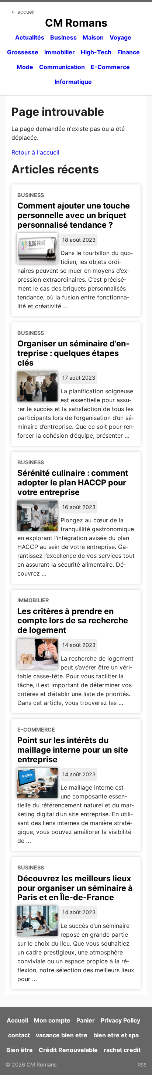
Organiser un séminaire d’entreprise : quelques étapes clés (73, 353)
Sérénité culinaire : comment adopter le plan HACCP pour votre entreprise (72, 482)
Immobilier (59, 52)
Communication (62, 67)
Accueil (17, 1020)
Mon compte (52, 1020)
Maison (93, 37)
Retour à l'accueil (35, 152)
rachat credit (122, 1050)
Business (63, 37)
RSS (142, 1065)
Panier (85, 1020)
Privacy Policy (120, 1020)
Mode (25, 67)
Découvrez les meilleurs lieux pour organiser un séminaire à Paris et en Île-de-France (75, 888)
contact (19, 1035)
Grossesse (22, 52)
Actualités (29, 37)
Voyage (120, 37)
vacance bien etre (61, 1035)
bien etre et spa (116, 1035)
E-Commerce (110, 67)
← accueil (22, 12)
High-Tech (96, 52)
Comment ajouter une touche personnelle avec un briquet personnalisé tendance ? (73, 215)
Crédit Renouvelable (68, 1050)
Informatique (73, 81)
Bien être (19, 1050)
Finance (128, 52)
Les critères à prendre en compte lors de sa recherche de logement (72, 620)
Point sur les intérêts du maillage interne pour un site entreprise (72, 749)
